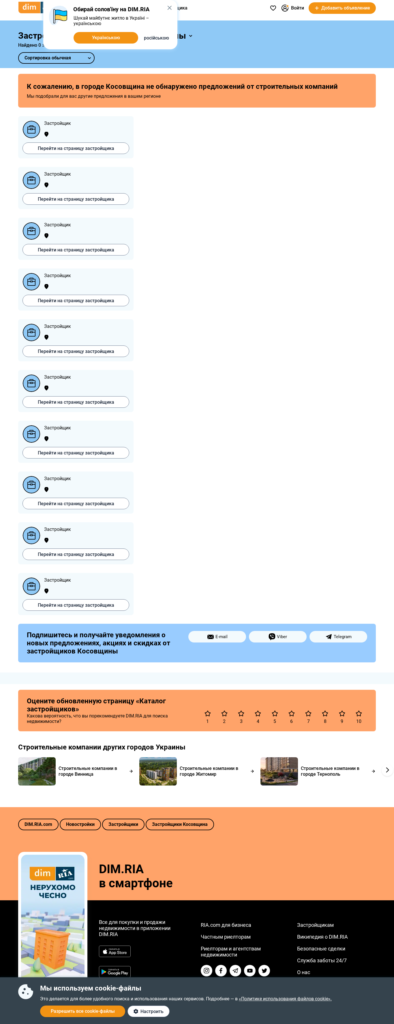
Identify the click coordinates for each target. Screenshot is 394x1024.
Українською (106, 37)
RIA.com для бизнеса (226, 925)
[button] (169, 8)
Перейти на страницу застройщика (76, 148)
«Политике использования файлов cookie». (285, 999)
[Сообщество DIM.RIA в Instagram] (206, 970)
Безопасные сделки (321, 949)
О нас (303, 972)
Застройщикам (315, 925)
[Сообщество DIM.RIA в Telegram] (235, 970)
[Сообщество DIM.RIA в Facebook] (221, 970)
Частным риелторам (226, 937)
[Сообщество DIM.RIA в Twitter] (264, 970)
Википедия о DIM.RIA (322, 937)
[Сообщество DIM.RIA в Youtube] (250, 970)
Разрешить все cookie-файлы (83, 1011)
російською (156, 38)
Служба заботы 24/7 (322, 960)
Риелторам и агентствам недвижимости (231, 952)
